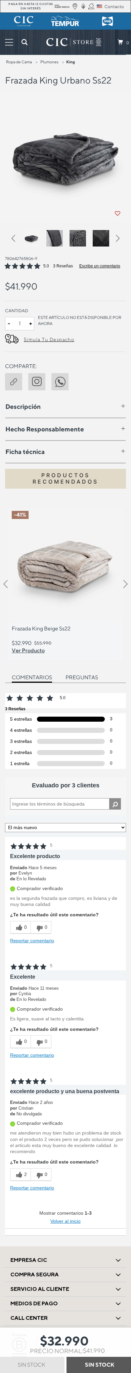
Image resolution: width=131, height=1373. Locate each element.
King (70, 61)
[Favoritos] (117, 213)
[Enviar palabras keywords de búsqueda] (24, 42)
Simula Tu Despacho (49, 339)
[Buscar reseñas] (115, 804)
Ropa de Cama (19, 61)
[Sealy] (107, 21)
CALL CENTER (29, 1318)
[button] (17, 239)
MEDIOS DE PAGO (34, 1303)
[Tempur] (66, 21)
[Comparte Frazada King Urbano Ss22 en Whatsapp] (63, 381)
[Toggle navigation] (9, 42)
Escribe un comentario (99, 266)
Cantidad (16, 310)
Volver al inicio (65, 1221)
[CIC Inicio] (69, 42)
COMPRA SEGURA (34, 1274)
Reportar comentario (32, 940)
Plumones (49, 61)
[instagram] (39, 381)
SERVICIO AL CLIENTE (39, 1289)
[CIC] (24, 21)
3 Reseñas (63, 266)
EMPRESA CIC (28, 1260)
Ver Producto (28, 650)
